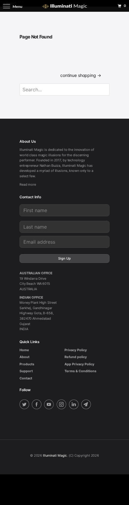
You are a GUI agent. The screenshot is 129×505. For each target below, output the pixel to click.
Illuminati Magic (55, 455)
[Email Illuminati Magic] (87, 405)
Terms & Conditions (80, 371)
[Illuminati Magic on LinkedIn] (74, 405)
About (24, 357)
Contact (26, 378)
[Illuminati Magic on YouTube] (50, 405)
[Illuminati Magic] (64, 6)
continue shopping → (80, 75)
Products (27, 364)
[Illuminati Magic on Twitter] (25, 405)
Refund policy (75, 357)
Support (26, 371)
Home (24, 350)
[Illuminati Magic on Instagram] (62, 405)
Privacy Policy (75, 350)
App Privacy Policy (79, 364)
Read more (28, 184)
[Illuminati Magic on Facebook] (37, 405)
